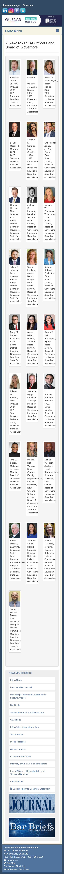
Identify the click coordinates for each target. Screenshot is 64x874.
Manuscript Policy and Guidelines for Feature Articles (28, 696)
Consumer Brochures (20, 756)
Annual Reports (17, 749)
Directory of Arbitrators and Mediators (28, 763)
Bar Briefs (15, 705)
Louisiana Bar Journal (21, 687)
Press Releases (18, 741)
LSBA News (16, 680)
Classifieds (15, 719)
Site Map (10, 863)
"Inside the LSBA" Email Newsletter (27, 712)
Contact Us (12, 860)
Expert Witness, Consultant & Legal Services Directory (27, 772)
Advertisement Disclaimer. (16, 869)
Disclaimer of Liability (14, 866)
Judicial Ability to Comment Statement (31, 789)
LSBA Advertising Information (24, 727)
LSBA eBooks (16, 781)
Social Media (16, 734)
